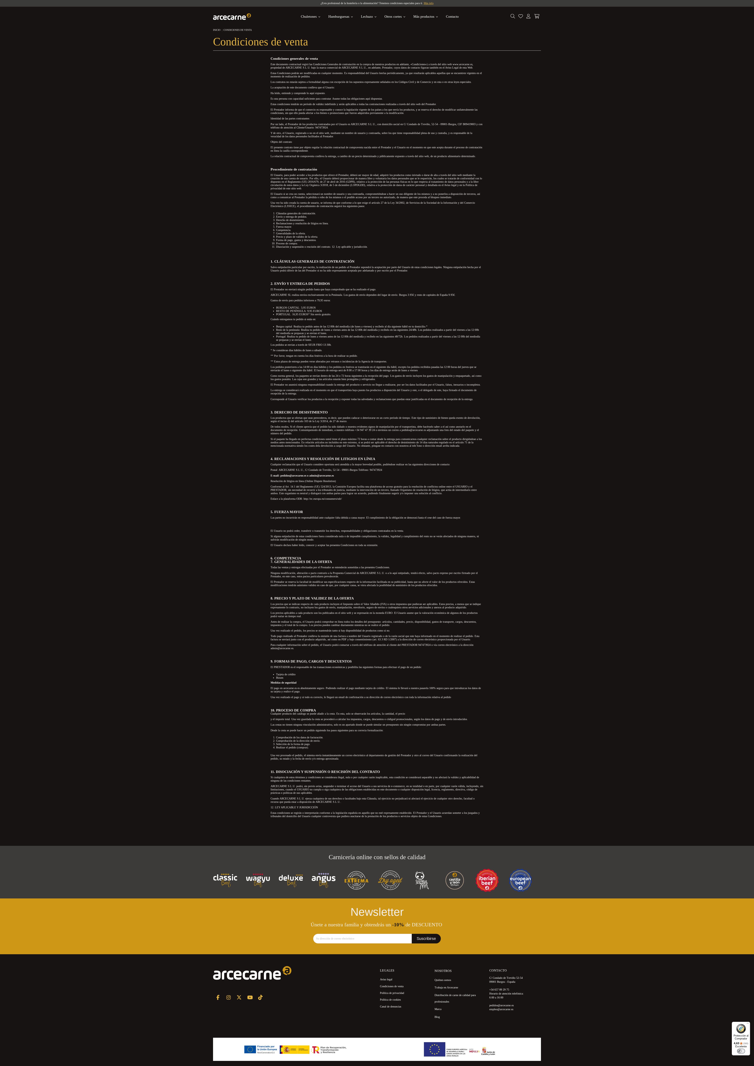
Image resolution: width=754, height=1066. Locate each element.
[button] (425, 16)
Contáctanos (413, 3)
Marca (438, 1009)
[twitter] (239, 997)
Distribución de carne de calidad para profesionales (455, 998)
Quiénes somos (443, 980)
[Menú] (747, 1024)
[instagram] (228, 997)
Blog (437, 1017)
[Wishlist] (520, 16)
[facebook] (218, 997)
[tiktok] (260, 997)
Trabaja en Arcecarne (446, 987)
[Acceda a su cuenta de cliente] (528, 16)
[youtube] (249, 997)
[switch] (741, 1051)
